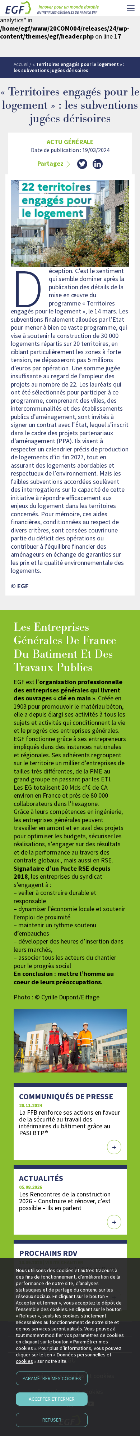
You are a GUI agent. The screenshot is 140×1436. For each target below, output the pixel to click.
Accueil (21, 64)
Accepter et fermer (52, 1399)
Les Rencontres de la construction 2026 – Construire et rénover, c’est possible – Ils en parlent (65, 1201)
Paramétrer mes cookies (52, 1378)
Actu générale (70, 142)
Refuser (51, 1420)
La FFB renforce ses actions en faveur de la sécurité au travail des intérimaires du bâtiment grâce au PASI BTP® (69, 1122)
